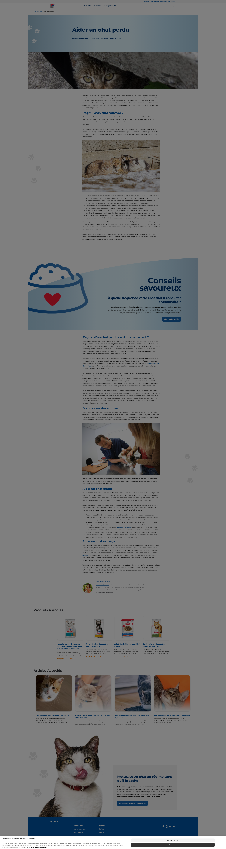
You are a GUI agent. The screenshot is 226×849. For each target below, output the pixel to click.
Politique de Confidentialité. (39, 847)
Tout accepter (173, 845)
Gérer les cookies (172, 840)
